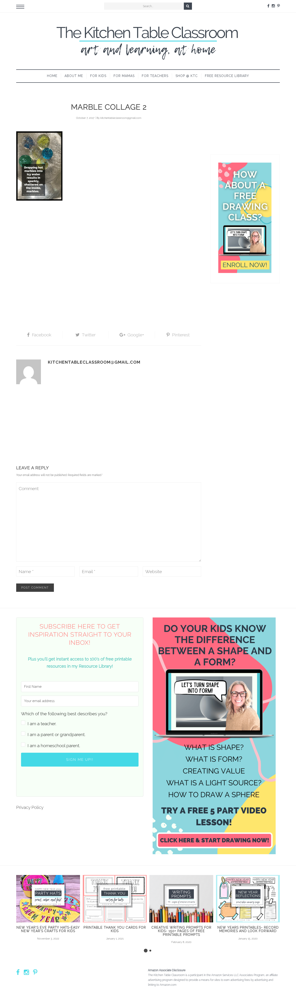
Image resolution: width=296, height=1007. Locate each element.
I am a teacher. (42, 723)
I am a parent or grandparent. (56, 734)
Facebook (41, 334)
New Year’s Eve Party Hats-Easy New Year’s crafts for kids (48, 929)
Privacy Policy (29, 807)
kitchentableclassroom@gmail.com (120, 118)
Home (52, 76)
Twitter (89, 334)
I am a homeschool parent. (54, 745)
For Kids (98, 76)
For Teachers (155, 76)
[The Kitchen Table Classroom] (148, 41)
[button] (80, 718)
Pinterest (181, 334)
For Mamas (124, 76)
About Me (74, 76)
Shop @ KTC (187, 76)
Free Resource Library (227, 76)
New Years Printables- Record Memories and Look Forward (248, 929)
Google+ (135, 334)
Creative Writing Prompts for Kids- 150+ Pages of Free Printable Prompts (181, 931)
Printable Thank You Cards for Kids (114, 929)
